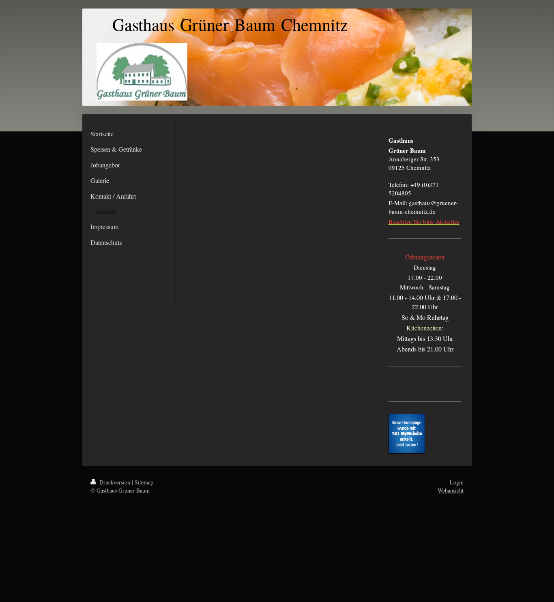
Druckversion (115, 482)
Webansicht (451, 490)
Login (457, 482)
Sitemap (144, 482)
